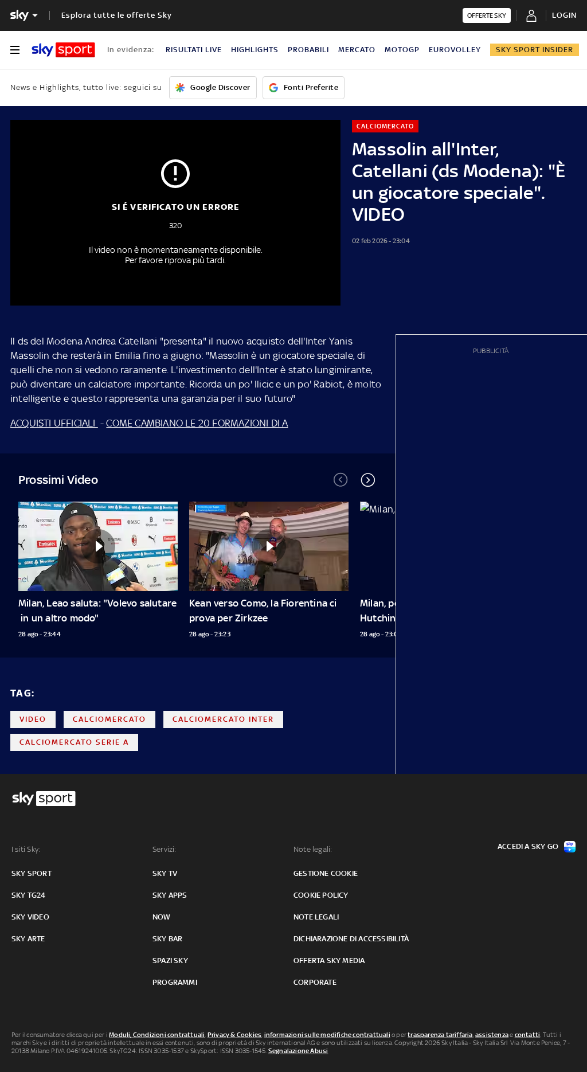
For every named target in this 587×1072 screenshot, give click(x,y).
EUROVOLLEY (455, 49)
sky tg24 (28, 895)
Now (161, 917)
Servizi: (164, 849)
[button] (368, 480)
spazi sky (170, 960)
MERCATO (356, 49)
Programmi (174, 982)
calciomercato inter (223, 719)
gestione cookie (326, 873)
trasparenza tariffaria (440, 1035)
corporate (315, 982)
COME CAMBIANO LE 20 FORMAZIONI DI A (197, 423)
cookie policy (321, 895)
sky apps (169, 895)
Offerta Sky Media (329, 960)
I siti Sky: (25, 849)
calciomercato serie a (74, 742)
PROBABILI (308, 49)
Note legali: (313, 849)
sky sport (31, 873)
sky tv (164, 873)
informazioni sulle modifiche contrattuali (327, 1035)
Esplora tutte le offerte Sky (116, 15)
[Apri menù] (14, 49)
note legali (316, 917)
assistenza (491, 1035)
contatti (528, 1035)
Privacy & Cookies (234, 1035)
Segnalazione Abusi (298, 1051)
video (32, 719)
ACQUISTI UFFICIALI (54, 423)
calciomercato (109, 719)
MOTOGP (402, 49)
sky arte (28, 938)
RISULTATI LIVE (194, 49)
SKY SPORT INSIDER (534, 49)
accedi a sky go (528, 846)
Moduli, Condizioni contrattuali (157, 1035)
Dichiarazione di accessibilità (351, 938)
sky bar (167, 938)
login (564, 15)
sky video (30, 917)
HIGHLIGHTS (255, 49)
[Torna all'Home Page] (63, 49)
